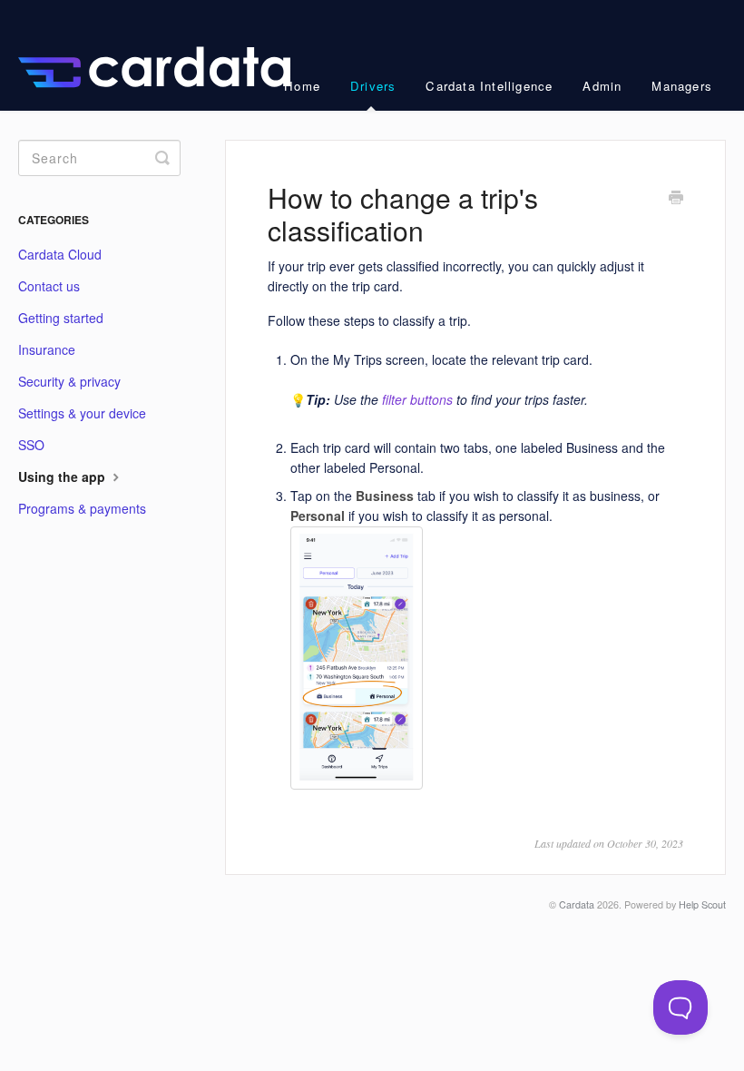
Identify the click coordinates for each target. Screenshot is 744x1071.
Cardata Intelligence (489, 85)
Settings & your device (82, 413)
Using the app (63, 476)
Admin (602, 85)
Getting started (60, 318)
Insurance (46, 349)
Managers (681, 85)
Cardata (576, 904)
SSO (31, 445)
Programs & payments (82, 508)
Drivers (373, 85)
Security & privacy (69, 381)
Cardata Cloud (60, 254)
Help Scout (702, 904)
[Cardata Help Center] (163, 55)
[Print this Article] (676, 199)
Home (302, 85)
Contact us (49, 286)
